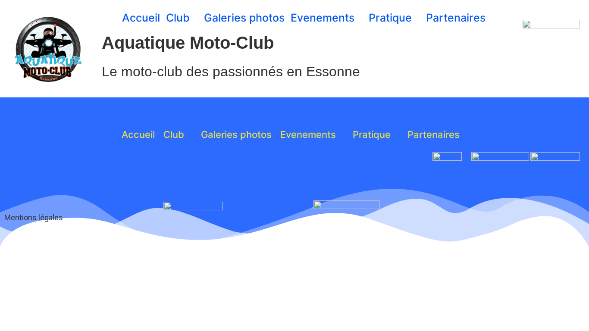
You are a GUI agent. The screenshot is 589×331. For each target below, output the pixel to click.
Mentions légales (33, 217)
